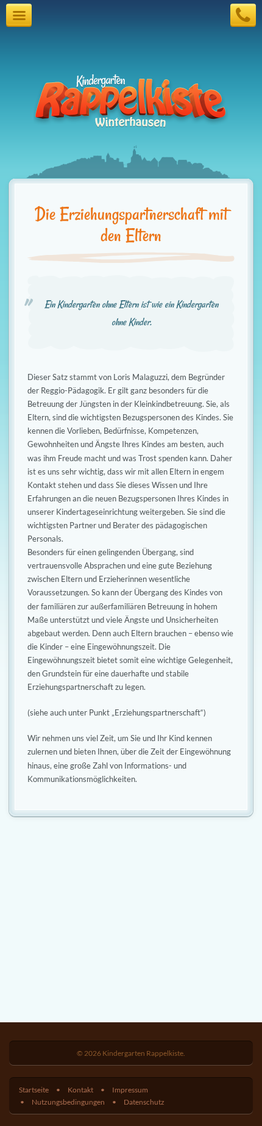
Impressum (130, 1089)
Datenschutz (144, 1101)
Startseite (34, 1089)
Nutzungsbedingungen (68, 1101)
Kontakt (80, 1089)
